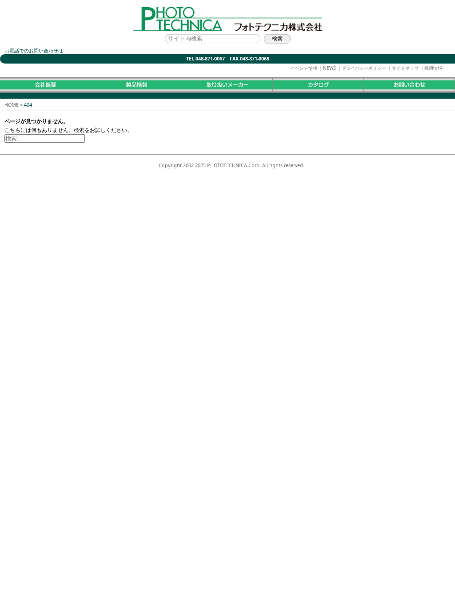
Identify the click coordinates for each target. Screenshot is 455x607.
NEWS (329, 68)
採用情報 (433, 68)
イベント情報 (304, 68)
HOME (11, 104)
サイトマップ (405, 68)
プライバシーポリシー (364, 68)
